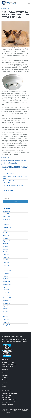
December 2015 (7, 268)
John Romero (6, 159)
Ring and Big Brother (8, 190)
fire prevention (17, 160)
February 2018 (6, 235)
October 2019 (6, 224)
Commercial (5, 377)
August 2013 (6, 306)
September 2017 (7, 241)
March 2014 (6, 289)
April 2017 (5, 251)
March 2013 (6, 319)
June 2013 (5, 311)
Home (3, 372)
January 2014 (6, 295)
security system (5, 169)
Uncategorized (14, 163)
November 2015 (7, 270)
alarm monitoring (6, 160)
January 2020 (6, 219)
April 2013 (5, 316)
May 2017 (5, 249)
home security (13, 162)
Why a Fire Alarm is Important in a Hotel (13, 185)
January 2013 (6, 325)
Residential (5, 375)
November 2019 (7, 222)
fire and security (17, 166)
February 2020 (6, 216)
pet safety (26, 167)
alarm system (13, 164)
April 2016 (5, 260)
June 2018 (5, 233)
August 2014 (6, 287)
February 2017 (6, 257)
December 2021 (7, 211)
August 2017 (6, 243)
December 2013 (7, 298)
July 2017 (5, 246)
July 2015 (5, 279)
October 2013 (6, 303)
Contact (4, 386)
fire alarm (12, 160)
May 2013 (5, 314)
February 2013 (6, 322)
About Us (4, 382)
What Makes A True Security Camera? (12, 188)
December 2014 (7, 284)
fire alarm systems (9, 166)
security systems (7, 163)
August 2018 (6, 230)
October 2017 (6, 238)
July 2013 (5, 308)
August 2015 (6, 276)
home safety (7, 162)
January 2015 (6, 281)
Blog (3, 384)
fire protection (23, 166)
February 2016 (6, 265)
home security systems (21, 162)
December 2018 (7, 227)
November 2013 (7, 300)
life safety (22, 167)
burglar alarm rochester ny (21, 164)
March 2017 (6, 254)
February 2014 (6, 292)
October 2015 (6, 273)
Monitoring (4, 379)
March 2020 (6, 214)
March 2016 (6, 262)
